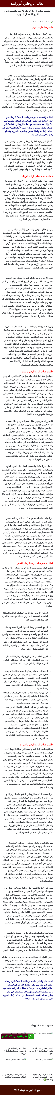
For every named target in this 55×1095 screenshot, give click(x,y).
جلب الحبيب (8, 141)
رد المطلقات (15, 148)
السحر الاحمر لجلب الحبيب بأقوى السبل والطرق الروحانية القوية (41, 1050)
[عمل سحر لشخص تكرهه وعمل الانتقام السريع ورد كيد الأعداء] (14, 1065)
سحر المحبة (10, 145)
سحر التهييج (48, 148)
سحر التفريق (24, 152)
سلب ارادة (15, 37)
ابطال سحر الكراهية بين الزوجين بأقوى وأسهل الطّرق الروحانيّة (15, 1050)
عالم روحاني (15, 86)
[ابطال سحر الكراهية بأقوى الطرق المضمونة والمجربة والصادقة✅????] (41, 1065)
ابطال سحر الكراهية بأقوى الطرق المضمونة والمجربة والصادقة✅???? (42, 1077)
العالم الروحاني (37, 773)
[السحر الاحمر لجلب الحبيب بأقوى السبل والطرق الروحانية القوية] (41, 1039)
